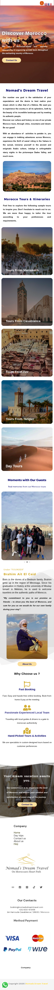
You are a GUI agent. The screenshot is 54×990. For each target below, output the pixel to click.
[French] (50, 4)
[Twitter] (41, 887)
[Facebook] (20, 887)
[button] (4, 526)
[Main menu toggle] (42, 3)
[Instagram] (27, 887)
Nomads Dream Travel (37, 983)
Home (17, 832)
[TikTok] (34, 887)
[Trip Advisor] (13, 887)
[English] (46, 4)
